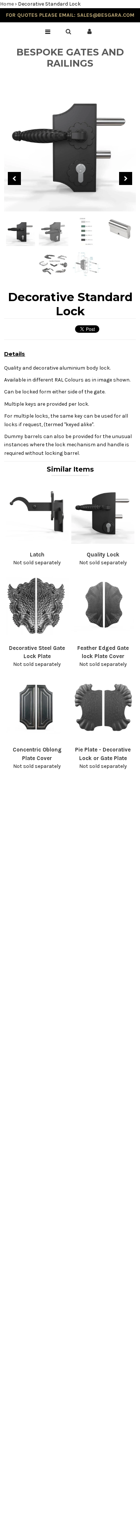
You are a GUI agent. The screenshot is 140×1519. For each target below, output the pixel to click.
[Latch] (37, 542)
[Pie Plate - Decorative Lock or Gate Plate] (102, 737)
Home (7, 4)
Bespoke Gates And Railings (70, 58)
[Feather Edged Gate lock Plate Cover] (102, 635)
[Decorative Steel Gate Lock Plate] (37, 635)
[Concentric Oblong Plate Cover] (37, 737)
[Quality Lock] (102, 542)
